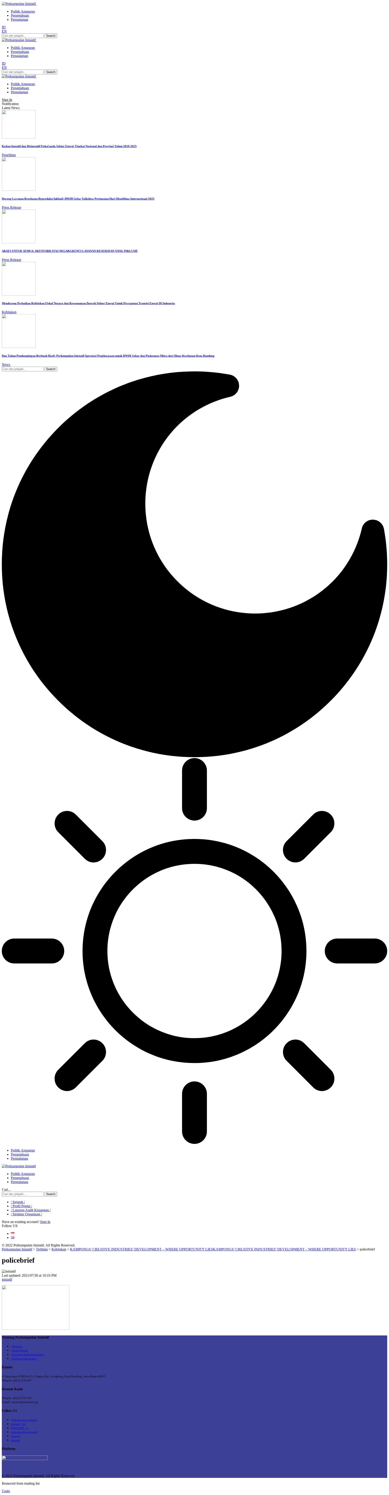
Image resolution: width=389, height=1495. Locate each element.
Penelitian (9, 155)
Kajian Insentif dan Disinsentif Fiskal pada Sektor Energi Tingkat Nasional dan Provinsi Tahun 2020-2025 (69, 146)
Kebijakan (9, 312)
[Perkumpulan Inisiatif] (19, 1166)
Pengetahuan (20, 15)
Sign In (45, 1222)
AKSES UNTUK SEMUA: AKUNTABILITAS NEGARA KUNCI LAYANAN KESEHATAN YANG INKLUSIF (70, 251)
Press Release (11, 207)
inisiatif (7, 1279)
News (6, 364)
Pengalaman (19, 19)
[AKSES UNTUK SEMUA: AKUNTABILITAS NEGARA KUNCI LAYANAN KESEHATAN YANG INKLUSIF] (19, 242)
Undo (6, 1491)
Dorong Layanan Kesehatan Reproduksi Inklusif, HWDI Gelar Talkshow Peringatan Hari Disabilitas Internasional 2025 (78, 198)
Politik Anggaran (23, 11)
